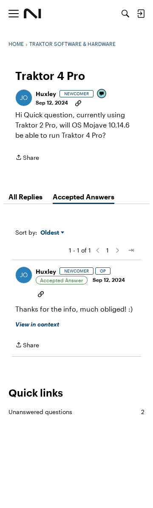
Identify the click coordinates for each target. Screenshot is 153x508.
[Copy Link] (78, 102)
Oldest (50, 233)
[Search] (125, 13)
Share (27, 158)
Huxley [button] (46, 93)
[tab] (25, 197)
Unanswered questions (76, 411)
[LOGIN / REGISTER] (140, 13)
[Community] (32, 13)
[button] (23, 97)
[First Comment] (102, 94)
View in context (37, 324)
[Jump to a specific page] (131, 250)
